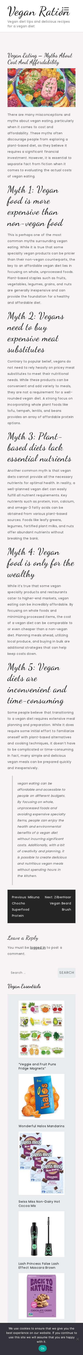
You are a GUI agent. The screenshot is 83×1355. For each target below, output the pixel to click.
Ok (43, 1348)
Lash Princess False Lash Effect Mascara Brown (39, 1265)
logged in (38, 947)
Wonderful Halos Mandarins (42, 1126)
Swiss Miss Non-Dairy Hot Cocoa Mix (39, 1203)
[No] (77, 1339)
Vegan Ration (38, 11)
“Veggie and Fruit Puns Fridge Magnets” (37, 1066)
